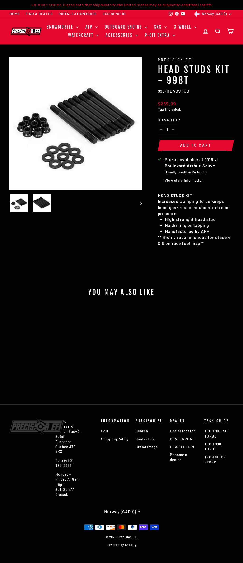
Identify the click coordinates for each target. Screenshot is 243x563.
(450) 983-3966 (64, 463)
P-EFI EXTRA (158, 35)
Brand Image (147, 447)
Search (142, 431)
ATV (89, 26)
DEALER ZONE (182, 439)
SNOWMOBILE (61, 26)
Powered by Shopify (121, 545)
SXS (158, 26)
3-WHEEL (183, 26)
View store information (184, 180)
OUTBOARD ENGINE (124, 26)
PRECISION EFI (176, 60)
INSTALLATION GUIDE (77, 14)
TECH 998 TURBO (212, 446)
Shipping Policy (115, 439)
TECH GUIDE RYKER (215, 459)
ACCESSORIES (120, 35)
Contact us (145, 439)
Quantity (169, 120)
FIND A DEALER (39, 14)
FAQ (104, 431)
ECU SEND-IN (114, 14)
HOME (14, 14)
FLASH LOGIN (182, 447)
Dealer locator (182, 431)
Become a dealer (178, 457)
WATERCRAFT (81, 35)
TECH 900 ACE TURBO (217, 433)
